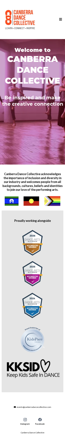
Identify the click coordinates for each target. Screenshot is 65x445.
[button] (60, 19)
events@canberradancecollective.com (34, 407)
